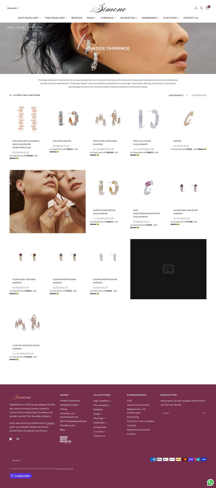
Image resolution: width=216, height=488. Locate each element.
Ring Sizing (133, 416)
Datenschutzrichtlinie (138, 429)
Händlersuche (67, 425)
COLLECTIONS (101, 395)
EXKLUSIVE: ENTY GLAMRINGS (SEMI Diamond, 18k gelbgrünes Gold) (25, 144)
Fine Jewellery (55, 17)
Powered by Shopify (64, 468)
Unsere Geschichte (70, 400)
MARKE (64, 395)
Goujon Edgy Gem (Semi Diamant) (23, 281)
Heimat (10, 27)
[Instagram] (20, 439)
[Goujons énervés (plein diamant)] (108, 257)
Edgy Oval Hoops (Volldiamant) (142, 142)
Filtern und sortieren (26, 95)
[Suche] (201, 8)
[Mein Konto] (196, 8)
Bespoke (76, 17)
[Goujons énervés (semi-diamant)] (68, 257)
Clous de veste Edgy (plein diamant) (26, 347)
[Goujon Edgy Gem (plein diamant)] (188, 188)
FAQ (129, 400)
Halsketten (127, 17)
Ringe (90, 17)
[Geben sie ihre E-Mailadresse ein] (203, 413)
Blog (62, 429)
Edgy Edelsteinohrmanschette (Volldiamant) (146, 213)
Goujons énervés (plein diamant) (105, 281)
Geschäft (20, 27)
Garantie (131, 425)
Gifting (63, 409)
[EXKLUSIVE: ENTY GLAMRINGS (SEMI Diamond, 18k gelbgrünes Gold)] (27, 118)
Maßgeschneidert (69, 404)
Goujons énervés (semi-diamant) (64, 281)
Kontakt (131, 434)
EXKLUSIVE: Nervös (62, 141)
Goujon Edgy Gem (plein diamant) (186, 212)
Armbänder (149, 17)
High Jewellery (28, 17)
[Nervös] (188, 118)
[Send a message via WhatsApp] (210, 482)
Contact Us (191, 17)
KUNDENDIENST (137, 395)
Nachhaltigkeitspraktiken (73, 421)
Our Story (170, 17)
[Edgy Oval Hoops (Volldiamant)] (148, 118)
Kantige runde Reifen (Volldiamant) (104, 212)
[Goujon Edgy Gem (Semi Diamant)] (27, 257)
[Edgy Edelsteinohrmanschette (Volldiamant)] (148, 188)
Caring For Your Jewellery (140, 421)
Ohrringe (107, 17)
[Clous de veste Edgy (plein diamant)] (27, 323)
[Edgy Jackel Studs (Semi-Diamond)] (108, 118)
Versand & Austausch (138, 404)
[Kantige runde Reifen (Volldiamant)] (108, 188)
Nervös (177, 141)
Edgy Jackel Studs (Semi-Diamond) (105, 142)
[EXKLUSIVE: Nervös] (68, 118)
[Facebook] (13, 439)
